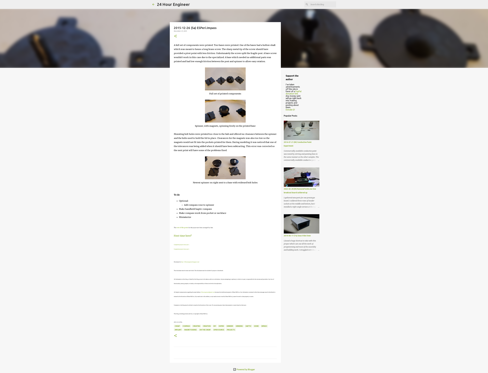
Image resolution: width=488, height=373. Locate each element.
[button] (175, 36)
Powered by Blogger (245, 369)
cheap (177, 326)
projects (231, 330)
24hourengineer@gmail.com (208, 292)
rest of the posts (182, 227)
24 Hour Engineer (173, 4)
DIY (215, 326)
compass (186, 326)
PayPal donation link (293, 92)
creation (207, 326)
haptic (248, 326)
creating (196, 326)
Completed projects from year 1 (181, 244)
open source (219, 330)
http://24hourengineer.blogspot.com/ (190, 262)
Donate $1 (290, 109)
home (256, 326)
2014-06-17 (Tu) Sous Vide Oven (297, 236)
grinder (230, 326)
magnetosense (190, 330)
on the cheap (205, 330)
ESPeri (221, 326)
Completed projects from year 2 (181, 249)
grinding (239, 326)
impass (264, 326)
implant (178, 330)
